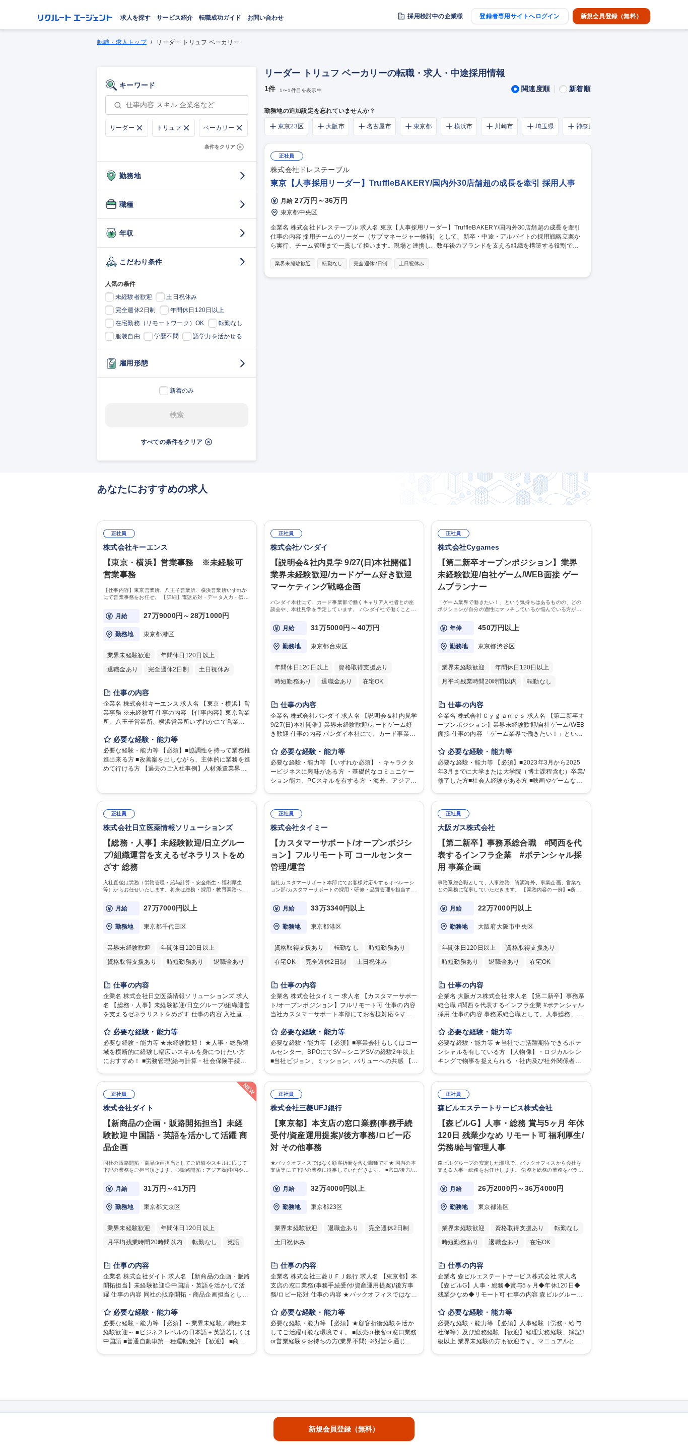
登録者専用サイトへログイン (519, 16)
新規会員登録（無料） (611, 16)
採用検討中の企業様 (435, 16)
